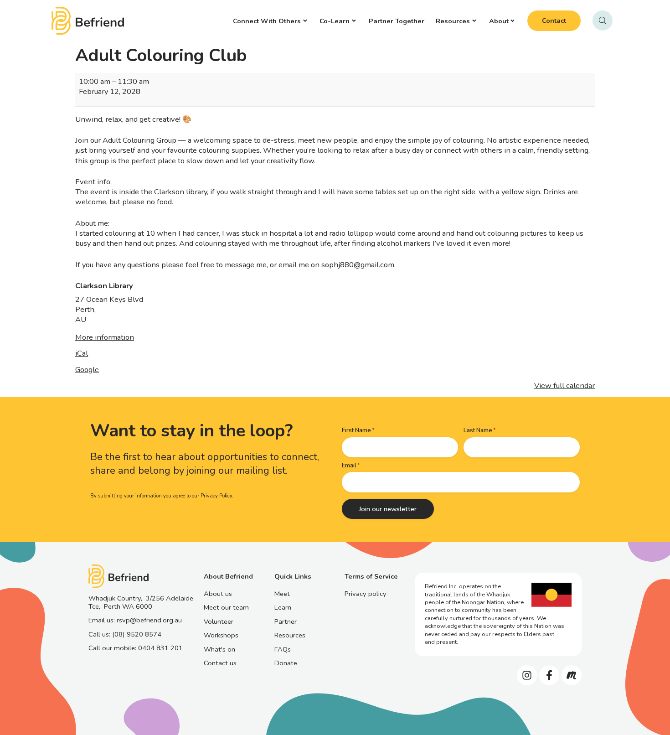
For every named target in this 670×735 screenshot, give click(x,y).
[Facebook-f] (549, 675)
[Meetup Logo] (572, 675)
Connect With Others (267, 21)
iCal (81, 353)
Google (87, 369)
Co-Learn (335, 21)
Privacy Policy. (217, 495)
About (499, 21)
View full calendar (564, 385)
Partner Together (396, 21)
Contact (554, 20)
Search (603, 20)
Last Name (478, 430)
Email (349, 465)
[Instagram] (527, 675)
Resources (453, 21)
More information (104, 337)
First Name (356, 430)
